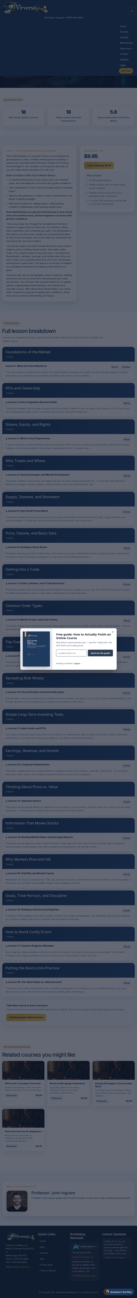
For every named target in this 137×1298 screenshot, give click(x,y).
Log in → (78, 663)
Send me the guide (100, 653)
